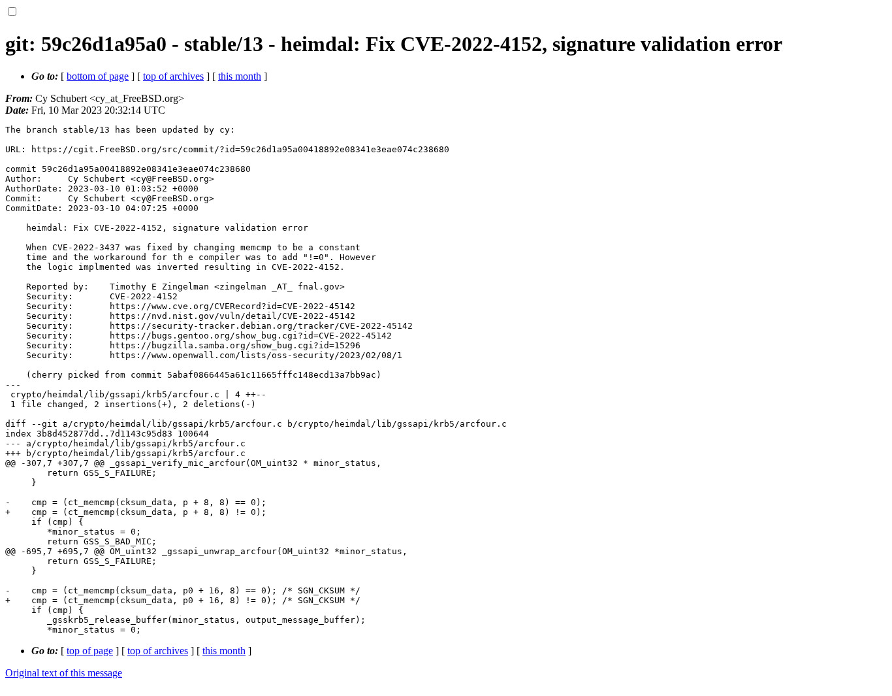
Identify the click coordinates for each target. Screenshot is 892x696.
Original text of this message (63, 672)
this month (239, 76)
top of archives (173, 76)
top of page (90, 650)
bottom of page (98, 76)
